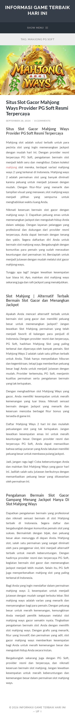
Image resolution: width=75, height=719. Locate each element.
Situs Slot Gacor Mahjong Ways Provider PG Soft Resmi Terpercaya (37, 107)
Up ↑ (39, 711)
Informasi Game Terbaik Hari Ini (37, 10)
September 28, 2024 (18, 120)
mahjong (11, 167)
